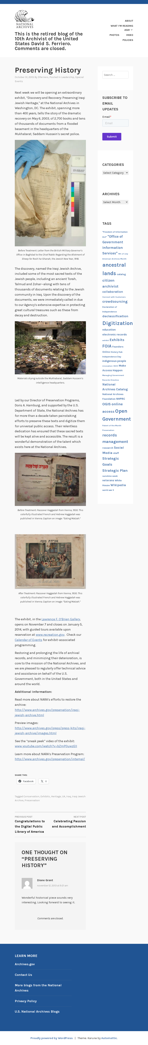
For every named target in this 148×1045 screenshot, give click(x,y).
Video (129, 35)
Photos (114, 35)
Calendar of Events (28, 640)
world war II (108, 490)
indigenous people (114, 361)
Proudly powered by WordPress (52, 1038)
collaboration (112, 291)
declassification (115, 316)
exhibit (105, 340)
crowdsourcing (115, 301)
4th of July (123, 254)
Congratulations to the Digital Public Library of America (30, 824)
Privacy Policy (26, 1001)
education (109, 329)
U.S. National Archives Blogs (37, 1011)
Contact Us (23, 975)
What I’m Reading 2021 (122, 27)
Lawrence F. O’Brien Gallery (61, 619)
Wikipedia (118, 485)
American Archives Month (114, 259)
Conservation (31, 796)
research (107, 447)
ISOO (115, 366)
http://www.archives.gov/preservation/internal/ (50, 759)
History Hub (117, 352)
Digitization (117, 323)
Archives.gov (25, 964)
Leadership (67, 77)
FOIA (107, 346)
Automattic (109, 1038)
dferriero (43, 77)
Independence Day (111, 356)
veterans (108, 480)
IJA (63, 796)
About (129, 20)
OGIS (106, 404)
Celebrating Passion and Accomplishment (69, 821)
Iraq (68, 796)
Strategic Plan (115, 470)
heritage (56, 796)
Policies (128, 40)
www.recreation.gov (50, 635)
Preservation (32, 800)
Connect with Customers (114, 297)
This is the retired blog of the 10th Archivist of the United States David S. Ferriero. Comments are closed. (49, 41)
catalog (121, 274)
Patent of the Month (111, 425)
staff (116, 453)
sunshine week (110, 476)
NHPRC (120, 398)
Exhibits (45, 796)
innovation (107, 366)
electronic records (114, 334)
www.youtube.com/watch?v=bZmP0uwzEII (46, 746)
